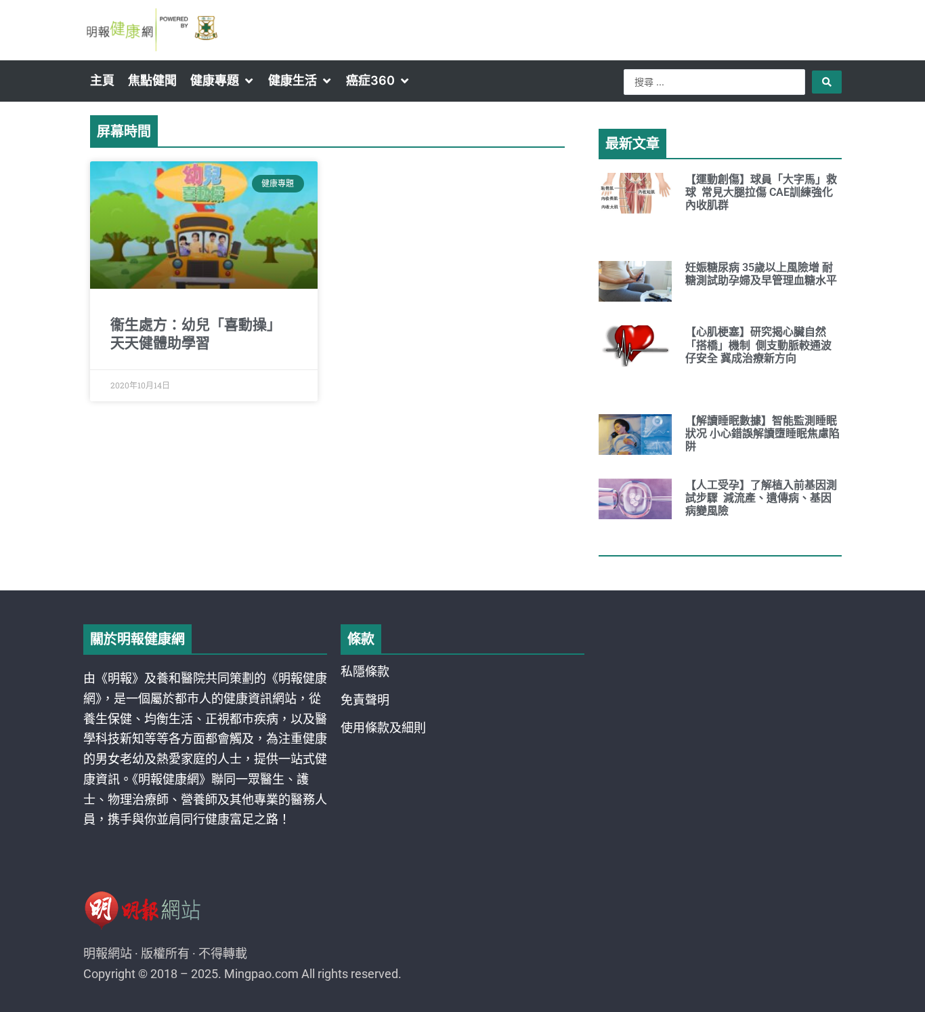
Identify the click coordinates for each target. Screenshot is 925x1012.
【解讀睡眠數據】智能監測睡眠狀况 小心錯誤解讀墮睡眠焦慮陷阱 (762, 433)
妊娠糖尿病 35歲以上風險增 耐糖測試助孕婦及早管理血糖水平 (761, 274)
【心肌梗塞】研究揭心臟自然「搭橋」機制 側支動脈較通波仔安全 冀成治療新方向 (758, 344)
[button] (222, 80)
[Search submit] (827, 82)
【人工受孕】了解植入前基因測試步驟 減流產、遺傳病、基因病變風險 (761, 498)
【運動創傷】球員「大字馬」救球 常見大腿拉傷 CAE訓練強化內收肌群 (761, 192)
